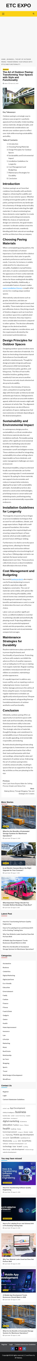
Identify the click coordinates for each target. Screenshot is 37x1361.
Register (6, 1092)
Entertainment (8, 991)
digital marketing (11, 1121)
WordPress (6, 1079)
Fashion (5, 999)
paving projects (17, 579)
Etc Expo (18, 5)
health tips (13, 1129)
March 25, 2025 (14, 83)
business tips (6, 1115)
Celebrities (6, 971)
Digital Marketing (9, 975)
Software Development (16, 1143)
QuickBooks (15, 1138)
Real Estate (7, 1051)
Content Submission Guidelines (13, 1099)
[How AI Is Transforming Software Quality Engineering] (18, 1173)
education (7, 1124)
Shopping (6, 1063)
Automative (7, 963)
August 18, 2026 (16, 1263)
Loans (31, 1132)
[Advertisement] (18, 36)
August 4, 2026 (16, 907)
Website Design (29, 1149)
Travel (5, 1071)
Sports (5, 1067)
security (15, 1141)
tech (25, 1143)
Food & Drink (7, 1011)
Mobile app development (23, 1135)
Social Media (26, 1141)
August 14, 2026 (16, 1299)
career (13, 1115)
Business (5, 69)
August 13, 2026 (16, 838)
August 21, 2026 (16, 1192)
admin (6, 83)
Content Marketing (20, 1115)
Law (4, 1035)
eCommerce (23, 1121)
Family (5, 995)
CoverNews (29, 1355)
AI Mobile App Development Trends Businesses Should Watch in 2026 (15, 942)
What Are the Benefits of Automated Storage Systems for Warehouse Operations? (16, 833)
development (14, 1118)
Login (5, 1095)
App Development (17, 1108)
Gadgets (6, 1015)
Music (5, 1047)
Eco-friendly (7, 983)
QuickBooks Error (25, 1138)
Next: (19, 791)
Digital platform (8, 979)
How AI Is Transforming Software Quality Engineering (17, 923)
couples (28, 1115)
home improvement (10, 1132)
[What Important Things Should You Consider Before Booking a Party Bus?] (18, 888)
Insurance (6, 1031)
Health (5, 1023)
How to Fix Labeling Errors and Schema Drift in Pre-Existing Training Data (18, 929)
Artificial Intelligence (9, 1112)
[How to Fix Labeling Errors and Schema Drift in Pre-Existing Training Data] (18, 1209)
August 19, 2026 (16, 1228)
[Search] (33, 13)
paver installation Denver (12, 288)
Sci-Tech (6, 1059)
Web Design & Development (12, 1075)
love (4, 1135)
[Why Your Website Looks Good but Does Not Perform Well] (18, 1245)
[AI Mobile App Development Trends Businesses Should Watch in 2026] (18, 1280)
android (5, 1108)
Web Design (7, 1149)
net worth (6, 1138)
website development (9, 1152)
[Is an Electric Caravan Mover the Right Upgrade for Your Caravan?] (18, 854)
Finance (5, 1003)
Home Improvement (9, 1027)
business (20, 1112)
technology (7, 1146)
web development (17, 1149)
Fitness (5, 1007)
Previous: (17, 783)
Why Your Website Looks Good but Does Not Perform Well (18, 935)
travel (19, 1146)
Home (19, 1129)
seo (19, 1141)
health (6, 1128)
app (8, 1108)
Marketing (6, 1043)
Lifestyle (6, 1039)
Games (5, 1019)
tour (14, 1146)
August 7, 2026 (16, 873)
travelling (25, 1146)
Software (5, 1143)
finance (22, 1125)
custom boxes (6, 1118)
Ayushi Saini (7, 838)
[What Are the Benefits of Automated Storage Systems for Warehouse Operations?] (18, 817)
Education (6, 987)
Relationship (7, 1055)
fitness (26, 1125)
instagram (20, 1132)
